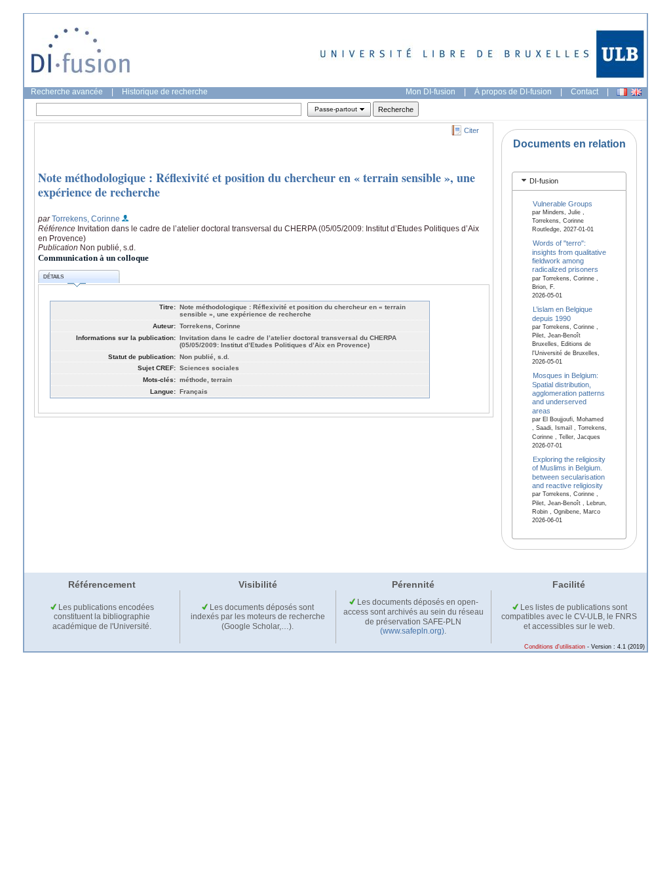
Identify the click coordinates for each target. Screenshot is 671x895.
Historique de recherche (165, 91)
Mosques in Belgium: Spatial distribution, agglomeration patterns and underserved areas (568, 393)
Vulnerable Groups (562, 203)
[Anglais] (636, 92)
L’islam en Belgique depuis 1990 (562, 313)
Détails (53, 277)
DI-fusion (543, 181)
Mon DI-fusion (430, 91)
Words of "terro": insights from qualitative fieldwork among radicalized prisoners (569, 256)
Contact (584, 91)
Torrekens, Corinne (86, 218)
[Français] (622, 92)
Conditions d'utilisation (554, 646)
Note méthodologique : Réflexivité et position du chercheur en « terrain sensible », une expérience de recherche (256, 184)
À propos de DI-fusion (513, 91)
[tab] (569, 181)
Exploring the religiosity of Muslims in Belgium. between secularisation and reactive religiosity (569, 472)
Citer (471, 130)
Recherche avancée (67, 91)
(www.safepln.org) (412, 631)
